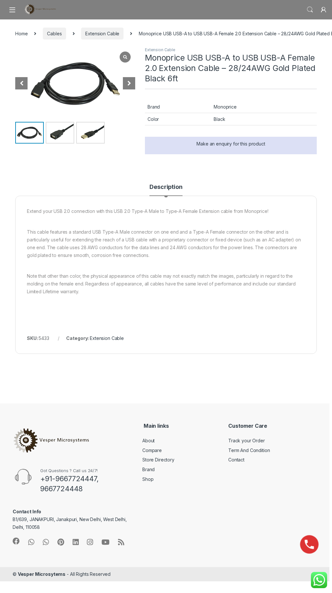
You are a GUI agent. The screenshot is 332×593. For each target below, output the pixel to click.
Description (165, 187)
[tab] (165, 190)
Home (21, 33)
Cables (54, 33)
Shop (147, 479)
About (148, 440)
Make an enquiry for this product (230, 143)
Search (310, 9)
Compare (152, 450)
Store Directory (158, 459)
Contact (236, 459)
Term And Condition (249, 450)
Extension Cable (102, 33)
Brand (148, 469)
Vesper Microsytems (41, 574)
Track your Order (246, 440)
